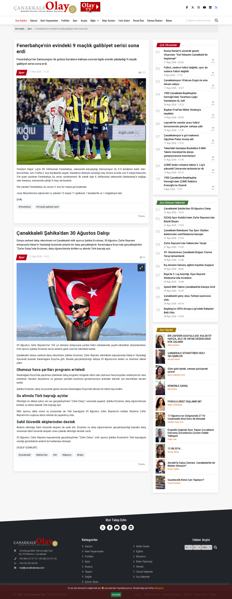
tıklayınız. (159, 588)
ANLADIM (116, 595)
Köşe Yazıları (108, 20)
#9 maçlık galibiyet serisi (47, 207)
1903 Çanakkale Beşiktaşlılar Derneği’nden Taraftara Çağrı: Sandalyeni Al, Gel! (181, 97)
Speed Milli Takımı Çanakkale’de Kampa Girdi (189, 286)
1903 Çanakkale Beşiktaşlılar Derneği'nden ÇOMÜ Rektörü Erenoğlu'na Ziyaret (180, 181)
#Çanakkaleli (24, 455)
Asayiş (84, 20)
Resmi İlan (138, 20)
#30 (55, 455)
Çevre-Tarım (91, 581)
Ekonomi (141, 556)
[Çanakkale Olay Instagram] (123, 527)
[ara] (215, 547)
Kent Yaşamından (49, 20)
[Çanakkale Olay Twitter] (101, 527)
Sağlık (88, 576)
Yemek (139, 566)
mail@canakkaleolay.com (31, 568)
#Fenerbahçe (25, 207)
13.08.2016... (175, 450)
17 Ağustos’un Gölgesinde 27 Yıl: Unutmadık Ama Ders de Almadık (187, 418)
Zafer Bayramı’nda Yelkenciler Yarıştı (185, 243)
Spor (75, 20)
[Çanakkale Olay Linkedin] (130, 527)
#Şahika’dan (42, 455)
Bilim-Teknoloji (144, 561)
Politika (65, 20)
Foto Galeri (124, 20)
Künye (169, 20)
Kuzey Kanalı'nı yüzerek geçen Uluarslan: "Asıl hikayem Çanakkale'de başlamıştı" (186, 54)
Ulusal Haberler (144, 571)
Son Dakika (21, 20)
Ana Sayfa (19, 29)
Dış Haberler (143, 576)
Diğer (93, 20)
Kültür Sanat (142, 546)
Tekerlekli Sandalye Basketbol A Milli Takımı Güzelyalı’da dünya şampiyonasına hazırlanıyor (185, 152)
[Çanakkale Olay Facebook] (109, 527)
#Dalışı (80, 455)
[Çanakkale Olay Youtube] (116, 527)
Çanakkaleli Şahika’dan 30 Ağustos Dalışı (187, 208)
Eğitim (139, 551)
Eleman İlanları (155, 20)
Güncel (33, 20)
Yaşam (88, 571)
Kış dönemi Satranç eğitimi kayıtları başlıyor (189, 265)
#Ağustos (66, 455)
